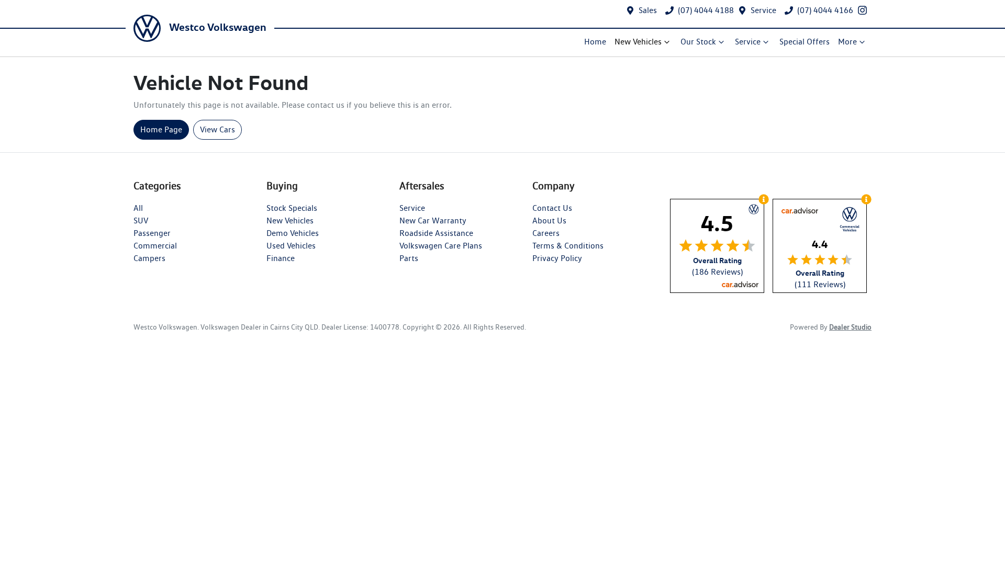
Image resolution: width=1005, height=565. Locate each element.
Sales (648, 10)
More (847, 42)
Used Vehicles (291, 246)
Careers (546, 233)
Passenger (152, 233)
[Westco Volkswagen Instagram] (864, 10)
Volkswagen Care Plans (440, 246)
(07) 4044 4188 (706, 10)
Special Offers (804, 42)
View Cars (217, 129)
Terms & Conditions (568, 246)
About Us (549, 220)
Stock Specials (291, 208)
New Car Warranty (432, 220)
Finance (280, 258)
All (138, 208)
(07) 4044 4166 (825, 10)
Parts (408, 258)
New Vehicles (638, 42)
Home (595, 42)
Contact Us (552, 208)
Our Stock (698, 42)
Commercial (155, 246)
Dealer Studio (850, 327)
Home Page (161, 129)
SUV (140, 220)
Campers (149, 258)
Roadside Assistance (436, 233)
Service (763, 10)
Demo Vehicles (292, 233)
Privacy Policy (557, 258)
